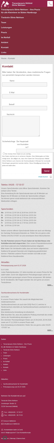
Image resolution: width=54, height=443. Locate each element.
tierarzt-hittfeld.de (10, 421)
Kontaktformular (25, 432)
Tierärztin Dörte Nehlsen (12, 17)
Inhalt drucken (43, 177)
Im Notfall (5, 37)
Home (3, 58)
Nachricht (10, 114)
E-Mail (11, 93)
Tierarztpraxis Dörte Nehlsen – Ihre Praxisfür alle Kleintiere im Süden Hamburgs (20, 11)
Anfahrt (4, 42)
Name (12, 81)
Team (3, 22)
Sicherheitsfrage (8, 141)
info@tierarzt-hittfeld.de (12, 424)
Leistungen (6, 27)
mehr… (50, 285)
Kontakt (5, 47)
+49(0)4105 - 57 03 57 (50, 4)
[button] (5, 438)
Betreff (11, 104)
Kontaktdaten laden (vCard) (13, 430)
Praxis (4, 32)
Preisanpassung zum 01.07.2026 (14, 387)
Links (3, 52)
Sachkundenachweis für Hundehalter (15, 384)
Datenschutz (21, 438)
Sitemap (12, 438)
